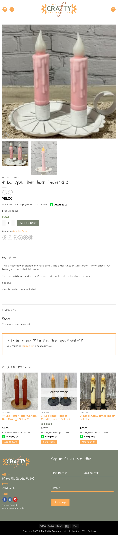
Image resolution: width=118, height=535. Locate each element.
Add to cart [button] (10, 442)
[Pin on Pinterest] (25, 237)
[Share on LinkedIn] (30, 237)
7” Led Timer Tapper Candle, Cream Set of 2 (56, 417)
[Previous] (8, 81)
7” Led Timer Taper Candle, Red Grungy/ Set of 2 (19, 417)
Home (5, 177)
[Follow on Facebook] (4, 499)
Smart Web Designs (85, 531)
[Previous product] (10, 192)
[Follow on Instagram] (10, 499)
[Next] (110, 81)
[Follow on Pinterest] (15, 499)
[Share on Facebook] (10, 237)
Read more (49, 442)
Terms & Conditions (11, 505)
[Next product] (4, 192)
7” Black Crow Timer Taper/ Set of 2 (97, 417)
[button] (4, 9)
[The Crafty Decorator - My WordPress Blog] (59, 9)
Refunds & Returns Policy (13, 508)
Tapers (16, 177)
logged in (27, 346)
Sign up (60, 502)
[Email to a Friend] (20, 237)
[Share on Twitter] (15, 237)
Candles (17, 231)
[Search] (11, 9)
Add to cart (28, 223)
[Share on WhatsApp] (4, 237)
